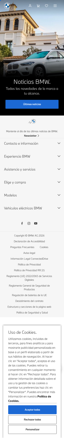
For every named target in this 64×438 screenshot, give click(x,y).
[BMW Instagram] (28, 223)
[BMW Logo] (7, 6)
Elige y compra (15, 182)
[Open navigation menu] (55, 6)
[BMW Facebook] (22, 223)
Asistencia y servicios (19, 169)
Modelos (10, 195)
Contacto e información (21, 143)
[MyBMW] (30, 6)
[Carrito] (39, 6)
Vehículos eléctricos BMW (23, 208)
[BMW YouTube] (35, 223)
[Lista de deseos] (47, 6)
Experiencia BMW (17, 156)
